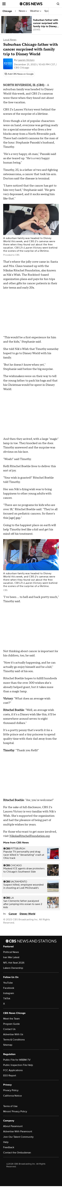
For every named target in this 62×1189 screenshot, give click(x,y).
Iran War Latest (11, 957)
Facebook (8, 988)
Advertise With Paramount (17, 1131)
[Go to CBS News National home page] (31, 3)
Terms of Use (10, 1106)
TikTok (6, 998)
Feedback (8, 1147)
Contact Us (9, 1029)
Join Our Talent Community (18, 1137)
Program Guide (11, 1024)
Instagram (8, 993)
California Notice (12, 1095)
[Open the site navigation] (11, 3)
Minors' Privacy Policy (15, 1111)
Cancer (13, 913)
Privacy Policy (10, 1090)
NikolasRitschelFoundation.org (29, 836)
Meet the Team (11, 1018)
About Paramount (13, 1126)
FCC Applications (13, 1070)
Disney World (27, 913)
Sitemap (7, 1045)
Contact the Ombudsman (17, 1152)
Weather (35, 11)
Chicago (7, 11)
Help (5, 1142)
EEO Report (9, 1075)
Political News (11, 952)
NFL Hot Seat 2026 (13, 962)
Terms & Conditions (14, 1039)
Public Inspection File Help (18, 1065)
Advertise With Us (13, 1034)
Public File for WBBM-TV (17, 1060)
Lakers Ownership (13, 968)
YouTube (8, 982)
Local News (9, 39)
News (22, 11)
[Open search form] (58, 3)
